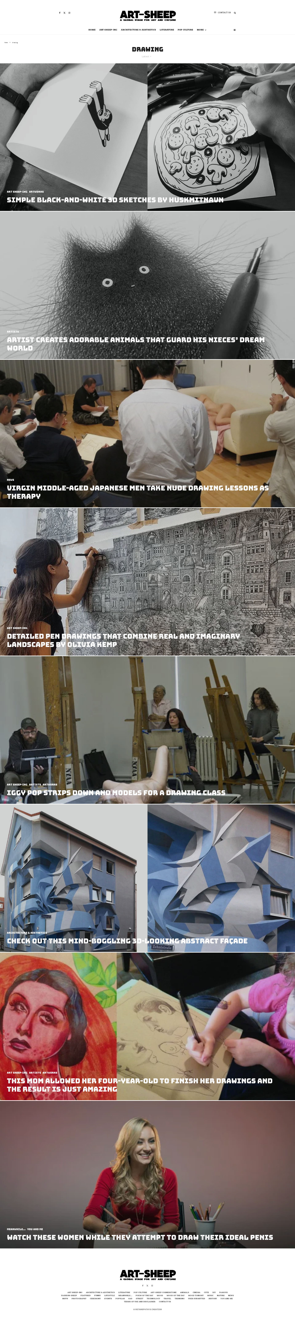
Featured (86, 1295)
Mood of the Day (176, 1295)
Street (139, 1298)
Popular (120, 1298)
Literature (167, 30)
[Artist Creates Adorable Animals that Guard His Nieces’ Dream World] (147, 285)
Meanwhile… (125, 1295)
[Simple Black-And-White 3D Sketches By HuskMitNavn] (147, 137)
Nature (221, 1295)
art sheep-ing (108, 30)
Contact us (165, 1301)
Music (210, 1295)
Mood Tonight (196, 1295)
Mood (160, 1295)
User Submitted (196, 1298)
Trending (180, 1298)
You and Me (226, 1298)
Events (108, 1298)
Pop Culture (185, 30)
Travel (167, 1298)
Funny (97, 1295)
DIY (214, 1292)
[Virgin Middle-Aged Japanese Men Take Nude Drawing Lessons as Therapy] (147, 433)
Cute (206, 1292)
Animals (184, 1292)
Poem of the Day (144, 1295)
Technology (153, 1298)
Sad (130, 1298)
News (231, 1295)
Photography (79, 1298)
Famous (223, 1292)
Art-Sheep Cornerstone (164, 1292)
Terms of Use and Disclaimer (139, 1301)
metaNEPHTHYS (143, 1309)
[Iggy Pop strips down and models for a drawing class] (147, 730)
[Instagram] (69, 13)
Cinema (196, 1292)
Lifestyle (109, 1295)
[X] (64, 13)
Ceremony (95, 1298)
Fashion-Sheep (69, 1295)
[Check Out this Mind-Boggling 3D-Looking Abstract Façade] (147, 878)
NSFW (65, 1298)
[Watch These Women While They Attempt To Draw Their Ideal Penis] (147, 1174)
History (213, 1298)
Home (92, 30)
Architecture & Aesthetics (138, 30)
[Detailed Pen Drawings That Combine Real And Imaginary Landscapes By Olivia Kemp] (147, 582)
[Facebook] (60, 13)
